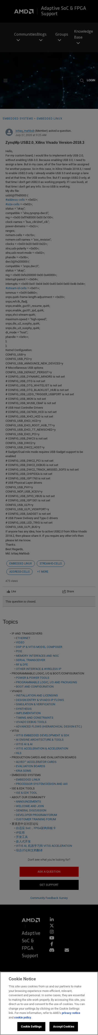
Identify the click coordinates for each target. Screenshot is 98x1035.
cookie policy (22, 1017)
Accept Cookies (63, 1026)
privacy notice (71, 1013)
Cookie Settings (31, 1026)
